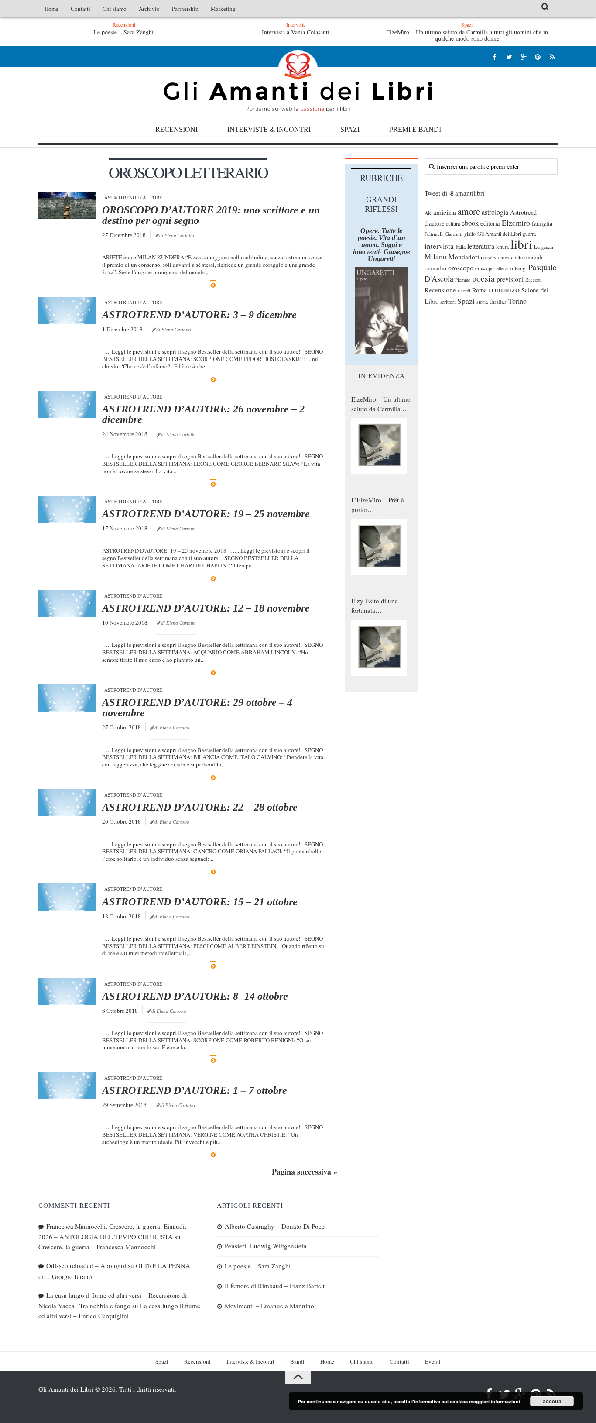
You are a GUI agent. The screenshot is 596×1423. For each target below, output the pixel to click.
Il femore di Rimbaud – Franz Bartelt (275, 1285)
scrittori (448, 302)
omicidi (533, 257)
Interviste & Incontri (269, 129)
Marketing (223, 9)
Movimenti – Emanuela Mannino (269, 1305)
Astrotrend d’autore (133, 197)
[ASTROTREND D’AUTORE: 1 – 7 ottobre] (67, 1086)
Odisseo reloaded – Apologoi (86, 1265)
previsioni (510, 279)
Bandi (297, 1361)
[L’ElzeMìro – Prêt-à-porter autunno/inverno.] (379, 547)
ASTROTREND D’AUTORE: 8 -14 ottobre (195, 996)
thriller (498, 301)
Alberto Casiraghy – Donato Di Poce (275, 1226)
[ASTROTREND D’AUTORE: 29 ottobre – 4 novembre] (67, 698)
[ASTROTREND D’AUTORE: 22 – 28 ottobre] (67, 802)
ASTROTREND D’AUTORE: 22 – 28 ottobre (200, 807)
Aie (428, 213)
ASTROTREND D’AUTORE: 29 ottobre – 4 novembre (197, 707)
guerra (529, 233)
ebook (470, 223)
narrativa (490, 257)
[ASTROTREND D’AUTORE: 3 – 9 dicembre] (67, 310)
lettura (502, 247)
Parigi (521, 268)
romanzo (504, 289)
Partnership (185, 9)
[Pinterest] (537, 56)
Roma (479, 289)
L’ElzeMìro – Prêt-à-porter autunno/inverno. (378, 505)
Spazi (350, 129)
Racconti (533, 280)
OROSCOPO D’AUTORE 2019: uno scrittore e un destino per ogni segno (211, 215)
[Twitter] (509, 56)
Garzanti (453, 233)
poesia (483, 278)
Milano (436, 256)
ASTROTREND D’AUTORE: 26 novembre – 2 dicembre (203, 414)
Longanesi (543, 247)
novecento (511, 257)
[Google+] (523, 56)
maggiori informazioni (494, 1401)
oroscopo (460, 267)
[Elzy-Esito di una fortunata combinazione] (379, 648)
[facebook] (494, 56)
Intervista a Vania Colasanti (295, 32)
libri (521, 243)
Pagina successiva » (304, 1171)
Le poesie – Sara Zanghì (110, 32)
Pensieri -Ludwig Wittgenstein (266, 1245)
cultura (453, 223)
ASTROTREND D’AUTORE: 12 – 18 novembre (206, 608)
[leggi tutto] (213, 285)
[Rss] (552, 56)
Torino (517, 301)
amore (469, 211)
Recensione (440, 289)
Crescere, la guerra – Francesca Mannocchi (97, 1246)
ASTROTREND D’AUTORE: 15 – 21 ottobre (200, 901)
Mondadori (464, 256)
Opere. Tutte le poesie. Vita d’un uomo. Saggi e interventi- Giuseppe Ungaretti (381, 244)
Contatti (80, 9)
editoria (490, 223)
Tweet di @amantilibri (454, 193)
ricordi (464, 291)
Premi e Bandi (415, 129)
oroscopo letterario (494, 268)
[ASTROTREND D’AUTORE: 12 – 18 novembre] (67, 603)
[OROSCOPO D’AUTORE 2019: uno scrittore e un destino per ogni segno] (67, 205)
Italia (461, 247)
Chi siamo (115, 9)
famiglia (542, 223)
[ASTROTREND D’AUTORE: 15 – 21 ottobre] (67, 897)
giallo (470, 233)
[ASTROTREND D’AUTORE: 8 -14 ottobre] (67, 991)
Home (51, 9)
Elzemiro (516, 223)
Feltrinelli (434, 233)
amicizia (444, 212)
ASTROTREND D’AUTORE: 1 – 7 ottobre (194, 1090)
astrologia (495, 212)
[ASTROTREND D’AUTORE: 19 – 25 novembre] (67, 509)
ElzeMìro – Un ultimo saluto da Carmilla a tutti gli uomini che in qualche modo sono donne (467, 35)
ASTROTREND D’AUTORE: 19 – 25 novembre (206, 513)
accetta (552, 1401)
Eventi (433, 1361)
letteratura (480, 246)
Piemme (462, 280)
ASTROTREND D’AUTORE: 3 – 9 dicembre (199, 314)
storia (482, 302)
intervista (439, 246)
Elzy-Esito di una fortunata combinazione (374, 605)
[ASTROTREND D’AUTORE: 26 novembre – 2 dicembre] (67, 404)
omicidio (435, 268)
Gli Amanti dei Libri (298, 80)
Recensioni (176, 129)
